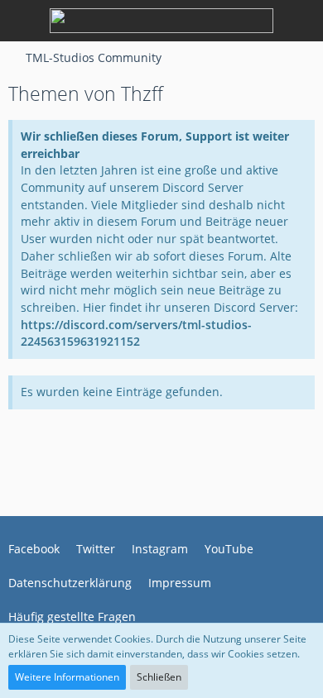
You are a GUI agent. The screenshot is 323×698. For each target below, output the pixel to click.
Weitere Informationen (67, 677)
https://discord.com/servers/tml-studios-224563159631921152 (136, 333)
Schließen (159, 677)
